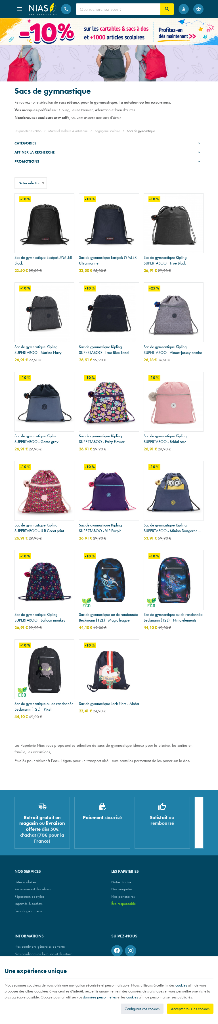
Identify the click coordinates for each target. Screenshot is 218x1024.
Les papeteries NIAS (27, 131)
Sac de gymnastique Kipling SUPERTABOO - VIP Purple (100, 528)
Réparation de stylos (29, 896)
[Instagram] (130, 950)
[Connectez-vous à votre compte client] (183, 9)
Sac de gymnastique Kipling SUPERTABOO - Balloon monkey (40, 617)
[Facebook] (117, 950)
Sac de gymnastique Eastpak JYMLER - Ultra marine (109, 260)
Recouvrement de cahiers (32, 889)
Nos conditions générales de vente (39, 946)
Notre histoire (121, 882)
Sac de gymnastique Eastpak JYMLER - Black (44, 260)
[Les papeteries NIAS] (43, 9)
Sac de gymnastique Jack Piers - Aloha (109, 703)
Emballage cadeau (28, 910)
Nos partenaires (123, 896)
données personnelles (100, 997)
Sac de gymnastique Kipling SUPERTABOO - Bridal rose (165, 438)
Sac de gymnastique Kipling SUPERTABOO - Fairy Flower (102, 438)
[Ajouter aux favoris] (67, 201)
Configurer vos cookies (142, 1008)
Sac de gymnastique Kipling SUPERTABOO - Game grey (36, 438)
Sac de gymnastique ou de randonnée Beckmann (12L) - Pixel (44, 706)
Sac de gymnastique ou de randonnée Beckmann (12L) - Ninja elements (173, 617)
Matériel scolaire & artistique (68, 131)
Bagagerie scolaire (107, 131)
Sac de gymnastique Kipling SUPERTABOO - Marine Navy (38, 349)
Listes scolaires (25, 882)
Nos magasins (121, 889)
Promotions (26, 161)
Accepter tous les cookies (190, 1008)
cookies (181, 985)
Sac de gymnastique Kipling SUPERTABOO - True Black (165, 260)
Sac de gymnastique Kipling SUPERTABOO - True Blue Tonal (104, 349)
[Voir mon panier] (198, 9)
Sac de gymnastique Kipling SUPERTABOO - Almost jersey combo (173, 349)
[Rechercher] (167, 9)
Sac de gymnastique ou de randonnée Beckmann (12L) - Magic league (108, 617)
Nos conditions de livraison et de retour (43, 953)
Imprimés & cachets (28, 903)
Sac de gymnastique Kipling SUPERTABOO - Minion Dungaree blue (171, 528)
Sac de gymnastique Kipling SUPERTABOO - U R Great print (39, 528)
